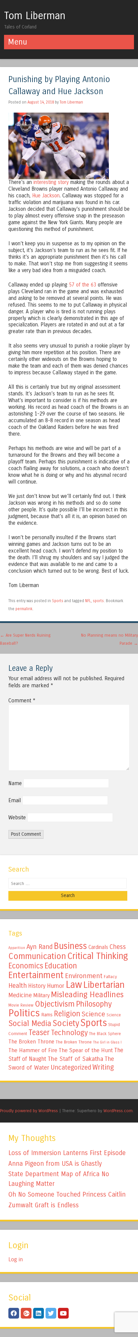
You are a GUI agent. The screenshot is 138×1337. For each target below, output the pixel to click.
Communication (37, 956)
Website (17, 817)
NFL (88, 600)
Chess (118, 947)
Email (14, 800)
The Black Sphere (105, 1033)
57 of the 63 (82, 285)
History (37, 986)
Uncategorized (71, 1067)
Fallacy (110, 976)
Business (70, 946)
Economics (25, 965)
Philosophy (94, 1004)
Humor (55, 986)
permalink (23, 609)
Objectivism (55, 1004)
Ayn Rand (39, 947)
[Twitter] (51, 1313)
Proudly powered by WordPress (29, 1110)
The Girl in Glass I (107, 1042)
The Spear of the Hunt (86, 1050)
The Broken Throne (31, 1041)
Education (61, 965)
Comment (22, 700)
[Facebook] (13, 1313)
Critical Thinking (97, 956)
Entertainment (36, 975)
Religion (67, 1013)
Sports (57, 600)
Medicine (20, 995)
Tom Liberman (34, 16)
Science (93, 1014)
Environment (83, 976)
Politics (24, 1013)
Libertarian (104, 984)
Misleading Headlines (87, 994)
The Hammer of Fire (32, 1050)
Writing (103, 1067)
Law (74, 985)
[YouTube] (63, 1313)
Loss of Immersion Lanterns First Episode (67, 1153)
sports (98, 600)
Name (15, 783)
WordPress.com (118, 1110)
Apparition (16, 948)
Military (41, 995)
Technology (69, 1032)
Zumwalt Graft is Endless (43, 1205)
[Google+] (26, 1313)
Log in (15, 1259)
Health (17, 986)
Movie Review (20, 1005)
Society (66, 1023)
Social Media (29, 1023)
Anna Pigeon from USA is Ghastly (55, 1163)
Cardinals (98, 947)
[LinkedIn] (38, 1313)
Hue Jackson (46, 196)
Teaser (39, 1032)
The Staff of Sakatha (75, 1059)
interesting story (51, 182)
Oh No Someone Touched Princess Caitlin (67, 1194)
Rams (47, 1015)
